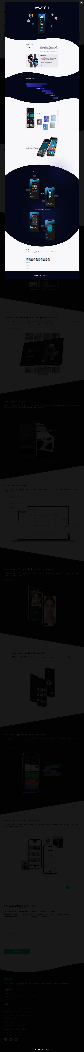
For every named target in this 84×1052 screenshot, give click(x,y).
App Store (46, 275)
